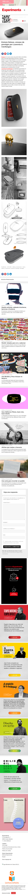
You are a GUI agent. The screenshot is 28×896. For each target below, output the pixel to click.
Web (4, 535)
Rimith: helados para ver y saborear (14, 343)
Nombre (5, 522)
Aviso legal (4, 845)
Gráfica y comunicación (5, 268)
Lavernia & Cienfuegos (15, 268)
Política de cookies (6, 850)
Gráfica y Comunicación (17, 266)
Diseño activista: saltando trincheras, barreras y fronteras (14, 308)
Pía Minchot (3, 266)
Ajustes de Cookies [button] (6, 893)
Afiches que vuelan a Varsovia (12, 447)
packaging (22, 268)
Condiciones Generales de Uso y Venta (11, 847)
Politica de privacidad (7, 848)
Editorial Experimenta (7, 855)
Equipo (3, 856)
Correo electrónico (9, 528)
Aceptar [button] (13, 893)
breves (24, 266)
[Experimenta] (11, 10)
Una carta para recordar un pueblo (13, 481)
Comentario (6, 502)
